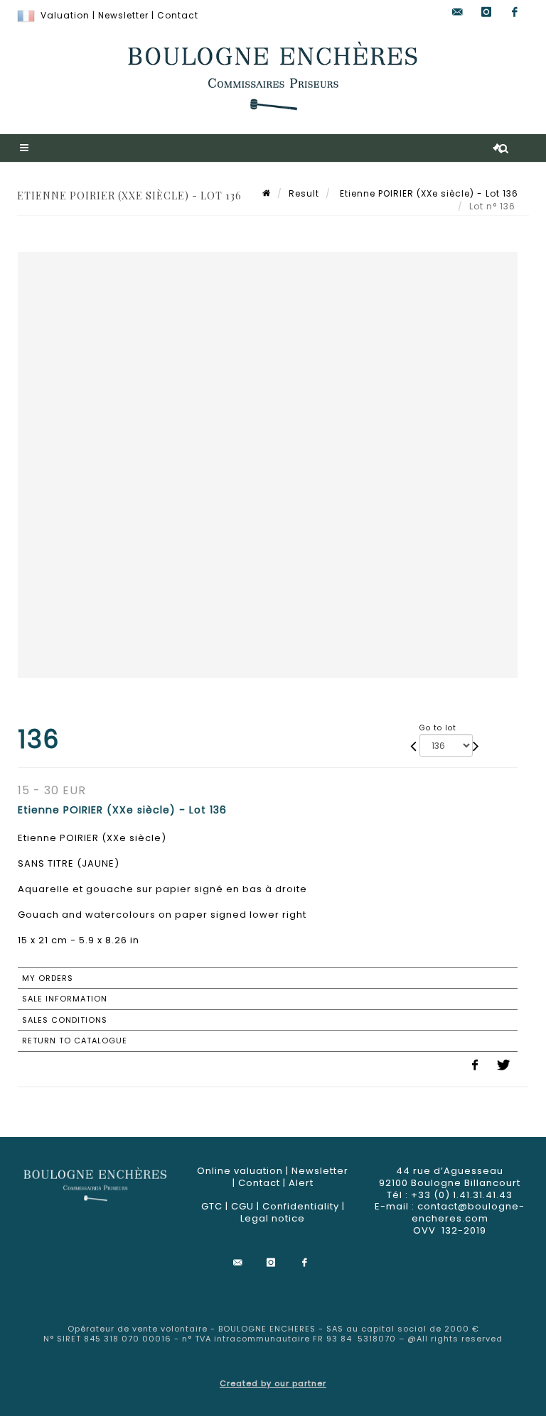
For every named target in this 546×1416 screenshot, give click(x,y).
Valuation (65, 15)
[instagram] (486, 12)
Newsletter (123, 15)
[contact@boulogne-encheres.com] (458, 12)
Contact (177, 15)
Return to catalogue (74, 1040)
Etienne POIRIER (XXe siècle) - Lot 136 (427, 193)
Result (304, 193)
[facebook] (514, 12)
